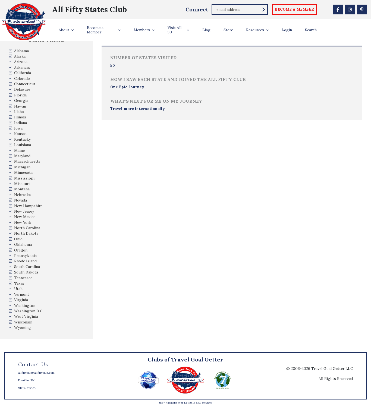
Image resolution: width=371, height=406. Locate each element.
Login (287, 29)
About (64, 29)
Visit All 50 (174, 29)
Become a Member (95, 29)
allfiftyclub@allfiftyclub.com (36, 372)
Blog (206, 29)
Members (142, 29)
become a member (294, 9)
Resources (255, 29)
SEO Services (204, 402)
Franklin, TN (26, 380)
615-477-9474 (27, 387)
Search (311, 29)
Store (228, 29)
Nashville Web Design (179, 402)
